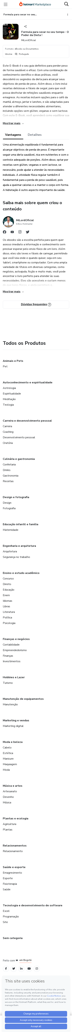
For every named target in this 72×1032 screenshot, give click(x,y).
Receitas (8, 481)
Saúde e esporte (14, 867)
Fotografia (9, 508)
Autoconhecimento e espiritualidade (27, 382)
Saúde (6, 889)
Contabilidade (11, 645)
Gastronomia (10, 476)
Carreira (7, 426)
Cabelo (7, 747)
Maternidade (10, 530)
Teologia (8, 405)
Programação (11, 916)
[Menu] (5, 4)
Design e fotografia (16, 497)
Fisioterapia (10, 884)
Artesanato (10, 791)
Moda (6, 770)
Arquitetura (10, 551)
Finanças (8, 656)
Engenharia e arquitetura (19, 546)
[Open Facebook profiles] (5, 968)
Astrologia (9, 388)
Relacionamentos (15, 846)
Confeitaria (9, 464)
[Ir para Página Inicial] (35, 4)
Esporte (8, 878)
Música (7, 802)
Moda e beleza (13, 742)
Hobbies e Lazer (14, 677)
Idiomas (7, 601)
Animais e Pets (13, 361)
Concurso (8, 578)
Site (5, 922)
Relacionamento (13, 851)
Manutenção (10, 704)
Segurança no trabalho (16, 557)
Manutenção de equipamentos (23, 699)
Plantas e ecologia (15, 818)
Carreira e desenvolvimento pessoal (27, 421)
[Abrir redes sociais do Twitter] (27, 233)
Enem (6, 595)
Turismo (8, 683)
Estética (8, 753)
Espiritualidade (12, 394)
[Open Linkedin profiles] (21, 968)
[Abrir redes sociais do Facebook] (4, 233)
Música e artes (12, 786)
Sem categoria (13, 938)
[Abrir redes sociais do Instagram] (20, 233)
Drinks (6, 470)
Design (7, 503)
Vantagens (13, 135)
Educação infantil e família (20, 524)
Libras (6, 606)
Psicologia (9, 623)
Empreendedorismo (15, 650)
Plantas (7, 830)
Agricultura (9, 824)
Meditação (9, 399)
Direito (7, 584)
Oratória (8, 443)
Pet (5, 366)
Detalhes (35, 135)
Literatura (9, 612)
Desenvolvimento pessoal (19, 437)
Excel (6, 911)
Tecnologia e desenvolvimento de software (32, 905)
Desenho (8, 797)
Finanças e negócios (16, 639)
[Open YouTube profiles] (29, 968)
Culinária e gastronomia (19, 459)
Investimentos (11, 661)
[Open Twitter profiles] (13, 968)
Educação (8, 590)
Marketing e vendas (16, 720)
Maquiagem (10, 764)
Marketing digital (13, 726)
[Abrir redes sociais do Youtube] (12, 233)
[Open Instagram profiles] (36, 968)
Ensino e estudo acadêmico (21, 573)
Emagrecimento (12, 873)
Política (7, 617)
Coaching (8, 432)
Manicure (8, 759)
